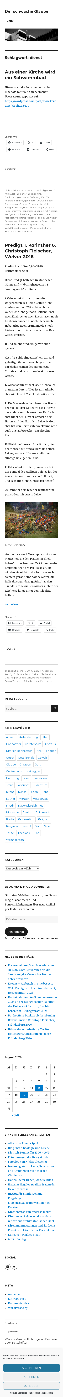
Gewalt (42, 757)
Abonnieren (16, 931)
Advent (11, 737)
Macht (35, 677)
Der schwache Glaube (26, 11)
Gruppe (23, 204)
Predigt (9, 674)
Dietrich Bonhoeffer (19, 750)
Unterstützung (24, 224)
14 (39, 1088)
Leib (29, 677)
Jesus (9, 785)
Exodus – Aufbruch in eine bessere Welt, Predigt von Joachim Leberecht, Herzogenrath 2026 (32, 988)
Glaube (44, 674)
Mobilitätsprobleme (25, 217)
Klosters (53, 211)
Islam (26, 778)
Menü (10, 21)
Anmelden (14, 1294)
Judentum (40, 785)
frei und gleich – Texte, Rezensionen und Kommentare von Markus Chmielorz (32, 1171)
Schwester (51, 217)
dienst (25, 197)
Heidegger (33, 771)
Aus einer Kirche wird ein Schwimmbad (30, 74)
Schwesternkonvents (29, 221)
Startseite (11, 1323)
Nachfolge (45, 677)
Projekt (41, 217)
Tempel (17, 681)
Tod (36, 833)
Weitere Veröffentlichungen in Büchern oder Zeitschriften (31, 1341)
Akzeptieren (31, 1367)
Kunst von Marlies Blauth (24, 1234)
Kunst (22, 792)
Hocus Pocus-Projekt (34, 207)
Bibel (45, 737)
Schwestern (11, 221)
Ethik (39, 750)
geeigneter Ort (32, 200)
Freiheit (36, 674)
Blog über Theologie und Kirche (29, 1148)
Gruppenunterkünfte (39, 204)
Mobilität (9, 217)
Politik (10, 819)
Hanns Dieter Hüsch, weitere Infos (30, 1180)
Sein (38, 826)
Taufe (10, 833)
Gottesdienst (11, 204)
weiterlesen (12, 604)
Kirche (10, 792)
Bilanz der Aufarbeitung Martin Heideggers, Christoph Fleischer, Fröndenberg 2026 (29, 1034)
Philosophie (43, 812)
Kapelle (50, 207)
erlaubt (27, 674)
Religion (43, 819)
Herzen (18, 207)
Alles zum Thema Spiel (23, 1143)
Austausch (10, 193)
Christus (50, 744)
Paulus (8, 681)
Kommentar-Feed (19, 1303)
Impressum (34, 1393)
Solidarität (10, 224)
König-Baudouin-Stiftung (18, 214)
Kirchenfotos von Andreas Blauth (30, 1211)
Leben (22, 677)
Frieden (51, 750)
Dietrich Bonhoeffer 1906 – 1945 (29, 1152)
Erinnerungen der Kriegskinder (29, 1157)
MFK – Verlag (17, 1239)
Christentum (33, 744)
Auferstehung (28, 737)
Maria (35, 214)
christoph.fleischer (14, 190)
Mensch (24, 798)
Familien (45, 197)
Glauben (25, 764)
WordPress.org (17, 1307)
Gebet (10, 757)
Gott (7, 677)
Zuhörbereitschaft (39, 228)
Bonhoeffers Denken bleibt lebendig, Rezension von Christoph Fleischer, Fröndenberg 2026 (32, 1020)
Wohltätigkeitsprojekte (17, 228)
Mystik (10, 805)
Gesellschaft (26, 757)
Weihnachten (15, 839)
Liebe (45, 792)
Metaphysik (40, 798)
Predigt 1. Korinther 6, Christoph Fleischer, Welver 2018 (30, 250)
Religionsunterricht (18, 826)
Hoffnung (12, 778)
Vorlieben (31, 1385)
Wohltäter (38, 224)
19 (23, 1094)
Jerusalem (40, 778)
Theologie (24, 833)
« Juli (15, 1115)
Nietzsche (12, 812)
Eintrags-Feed (17, 1298)
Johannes (23, 785)
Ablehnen (31, 1376)
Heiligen (9, 207)
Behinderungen (13, 197)
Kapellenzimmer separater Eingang (23, 211)
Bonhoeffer (13, 744)
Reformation (26, 819)
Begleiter (21, 193)
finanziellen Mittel (14, 200)
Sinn (47, 826)
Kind (45, 211)
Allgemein (47, 190)
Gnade (52, 674)
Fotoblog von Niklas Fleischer (27, 1161)
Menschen (44, 214)
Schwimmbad (49, 221)
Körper (14, 677)
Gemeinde (47, 200)
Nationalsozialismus (30, 805)
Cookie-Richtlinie (18, 1393)
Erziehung (35, 197)
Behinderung (34, 193)
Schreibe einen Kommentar (19, 231)
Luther (10, 798)
